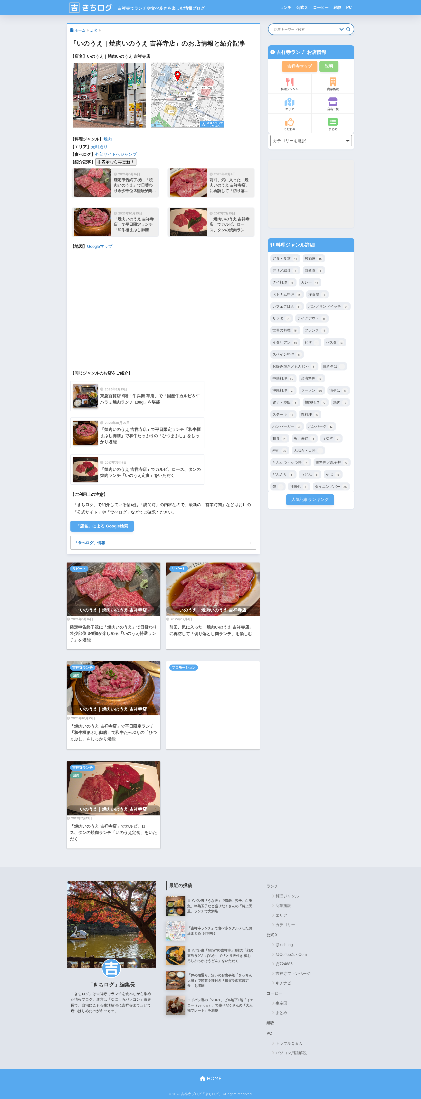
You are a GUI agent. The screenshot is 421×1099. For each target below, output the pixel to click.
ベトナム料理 (286, 294)
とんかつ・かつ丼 (289, 462)
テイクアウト (311, 318)
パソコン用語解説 (291, 1053)
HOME (213, 1078)
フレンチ (315, 330)
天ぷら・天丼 (307, 450)
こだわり (290, 129)
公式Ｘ (302, 7)
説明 (329, 66)
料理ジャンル (289, 89)
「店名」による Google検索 (102, 526)
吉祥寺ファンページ (293, 973)
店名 (93, 30)
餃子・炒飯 (284, 402)
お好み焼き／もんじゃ (293, 366)
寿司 (279, 450)
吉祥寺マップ (299, 66)
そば (332, 474)
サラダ (280, 318)
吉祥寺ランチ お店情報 (300, 52)
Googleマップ (99, 246)
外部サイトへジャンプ (116, 154)
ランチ (286, 7)
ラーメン (311, 390)
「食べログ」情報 (89, 542)
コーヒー (321, 7)
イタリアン (284, 342)
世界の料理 (284, 330)
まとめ (333, 129)
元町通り (99, 147)
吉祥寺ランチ (82, 667)
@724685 (284, 964)
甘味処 (298, 486)
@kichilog (284, 945)
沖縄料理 (282, 390)
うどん (309, 474)
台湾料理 (311, 378)
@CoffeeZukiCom (291, 954)
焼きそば (333, 366)
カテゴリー (285, 925)
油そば (337, 390)
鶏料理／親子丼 (331, 462)
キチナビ (283, 983)
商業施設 (333, 89)
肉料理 (309, 414)
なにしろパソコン (125, 999)
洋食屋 (316, 294)
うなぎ (330, 438)
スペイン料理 (286, 354)
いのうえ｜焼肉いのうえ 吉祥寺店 (113, 610)
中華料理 (283, 378)
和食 (279, 438)
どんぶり (282, 474)
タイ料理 (282, 282)
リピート (79, 568)
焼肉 (108, 139)
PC (349, 7)
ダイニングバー (331, 486)
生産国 (281, 1003)
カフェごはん (286, 306)
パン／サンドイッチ (327, 306)
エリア (289, 109)
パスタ (334, 342)
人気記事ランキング (310, 499)
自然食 (313, 270)
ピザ (311, 342)
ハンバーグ (320, 426)
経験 (337, 7)
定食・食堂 (284, 258)
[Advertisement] (213, 705)
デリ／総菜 (284, 270)
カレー (309, 282)
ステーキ (282, 414)
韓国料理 (315, 402)
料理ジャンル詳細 (294, 245)
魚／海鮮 (304, 438)
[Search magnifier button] (348, 29)
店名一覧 (333, 109)
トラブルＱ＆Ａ (289, 1043)
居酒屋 (313, 258)
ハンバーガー (286, 426)
